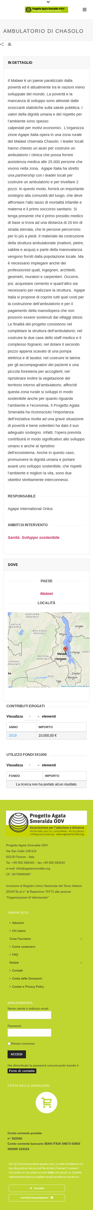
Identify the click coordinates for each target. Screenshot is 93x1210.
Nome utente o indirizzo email (28, 1008)
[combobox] (32, 716)
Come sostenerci (23, 946)
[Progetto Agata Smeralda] (46, 9)
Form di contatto (22, 1070)
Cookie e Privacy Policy (28, 986)
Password (14, 1026)
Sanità (13, 537)
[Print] (12, 44)
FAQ (15, 954)
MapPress (65, 686)
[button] (65, 650)
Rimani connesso (22, 1043)
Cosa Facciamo (20, 938)
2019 (13, 735)
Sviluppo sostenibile (40, 537)
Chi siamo (19, 930)
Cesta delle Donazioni (27, 978)
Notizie (14, 962)
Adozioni (18, 922)
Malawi (46, 593)
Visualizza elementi (31, 716)
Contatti (17, 970)
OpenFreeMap (77, 686)
